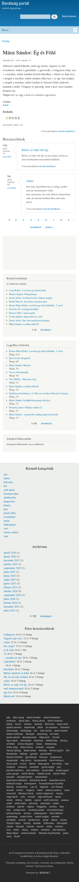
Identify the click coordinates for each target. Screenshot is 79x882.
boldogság (26, 730)
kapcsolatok (41, 776)
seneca (27, 813)
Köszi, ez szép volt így (35, 150)
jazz (6, 509)
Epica (39, 743)
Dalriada (30, 733)
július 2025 (9, 572)
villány (25, 829)
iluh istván (57, 763)
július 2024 (9, 599)
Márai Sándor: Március (20, 365)
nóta (23, 796)
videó (16, 829)
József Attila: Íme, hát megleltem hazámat (29, 320)
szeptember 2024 (12, 595)
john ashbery (32, 770)
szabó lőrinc (26, 816)
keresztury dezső (38, 780)
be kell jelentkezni (67, 131)
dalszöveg (42, 733)
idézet (32, 763)
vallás (49, 826)
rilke (62, 806)
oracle (9, 799)
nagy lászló (12, 796)
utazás (9, 826)
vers (6, 528)
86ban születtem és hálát (16, 673)
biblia (40, 727)
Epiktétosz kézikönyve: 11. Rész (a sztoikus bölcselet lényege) (38, 393)
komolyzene (30, 783)
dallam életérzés (14, 733)
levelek (10, 789)
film (68, 750)
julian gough (12, 773)
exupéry (50, 747)
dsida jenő (44, 737)
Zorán (17, 836)
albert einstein (34, 717)
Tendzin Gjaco (13, 823)
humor (7, 505)
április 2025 (10, 583)
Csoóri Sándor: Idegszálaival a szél (25, 316)
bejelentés (29, 727)
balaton (28, 723)
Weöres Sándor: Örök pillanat (23, 294)
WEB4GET (45, 872)
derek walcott (13, 737)
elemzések (25, 740)
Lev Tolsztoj (57, 786)
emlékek (10, 743)
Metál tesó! (9, 696)
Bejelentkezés (69, 16)
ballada (38, 723)
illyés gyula (43, 763)
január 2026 (10, 556)
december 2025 (11, 560)
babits (7, 478)
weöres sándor (11, 532)
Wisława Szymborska (49, 832)
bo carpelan (52, 727)
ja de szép (9, 650)
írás (67, 763)
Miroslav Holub (25, 793)
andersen (11, 720)
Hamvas (43, 756)
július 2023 (9, 610)
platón (56, 803)
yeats (65, 832)
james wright (48, 766)
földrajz (23, 753)
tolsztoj (27, 823)
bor (5, 486)
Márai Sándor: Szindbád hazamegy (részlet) (29, 400)
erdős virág (12, 747)
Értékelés (8, 112)
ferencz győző (56, 750)
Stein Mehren (56, 813)
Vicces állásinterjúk (18, 372)
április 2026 (10, 552)
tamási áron (34, 819)
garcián (34, 753)
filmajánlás (11, 753)
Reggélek (41, 806)
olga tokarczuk (45, 796)
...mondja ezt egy (13, 657)
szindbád (11, 819)
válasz (30, 181)
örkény (18, 799)
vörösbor (45, 829)
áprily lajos (24, 720)
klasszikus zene (57, 780)
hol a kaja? (9, 646)
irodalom (10, 766)
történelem (49, 823)
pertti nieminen (51, 799)
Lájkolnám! (10, 661)
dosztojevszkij (11, 493)
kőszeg (10, 786)
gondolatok (46, 753)
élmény (63, 740)
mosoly (59, 793)
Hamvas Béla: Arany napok (22, 313)
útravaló (20, 826)
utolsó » (49, 227)
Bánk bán (49, 723)
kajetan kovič (44, 773)
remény (53, 806)
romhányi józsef (36, 809)
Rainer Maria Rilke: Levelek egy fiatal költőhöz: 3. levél (36, 351)
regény (30, 806)
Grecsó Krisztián (14, 756)
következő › (36, 227)
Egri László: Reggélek (19, 358)
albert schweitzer (52, 717)
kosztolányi (9, 516)
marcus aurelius (53, 789)
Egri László (12, 740)
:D (5, 653)
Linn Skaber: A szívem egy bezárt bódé (27, 290)
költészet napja (13, 783)
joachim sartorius (15, 770)
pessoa (65, 799)
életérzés (38, 740)
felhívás (43, 750)
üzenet (40, 826)
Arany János (38, 720)
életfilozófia (10, 497)
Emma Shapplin (26, 743)
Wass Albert (12, 832)
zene (6, 536)
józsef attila (10, 513)
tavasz (63, 819)
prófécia (10, 806)
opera (58, 796)
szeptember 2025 (12, 568)
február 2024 (10, 602)
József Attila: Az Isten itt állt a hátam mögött (30, 297)
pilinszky (33, 803)
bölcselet (8, 482)
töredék (37, 823)
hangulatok (12, 760)
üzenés (30, 826)
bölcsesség (12, 730)
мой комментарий (14, 688)
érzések (40, 747)
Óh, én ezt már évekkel (16, 677)
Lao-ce (33, 786)
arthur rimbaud (55, 720)
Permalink (7, 156)
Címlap (5, 41)
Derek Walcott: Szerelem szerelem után (28, 301)
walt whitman (59, 829)
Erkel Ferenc (26, 747)
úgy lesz (8, 692)
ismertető (34, 766)
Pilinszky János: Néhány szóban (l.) (25, 407)
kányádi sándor (25, 776)
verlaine (59, 826)
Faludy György (13, 750)
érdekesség (51, 743)
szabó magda (42, 816)
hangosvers (9, 501)
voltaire (34, 829)
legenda (44, 786)
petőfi (9, 803)
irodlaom (22, 766)
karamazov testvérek (16, 780)
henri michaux (56, 760)
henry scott (11, 763)
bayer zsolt (62, 723)
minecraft (11, 793)
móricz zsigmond (44, 793)
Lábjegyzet (9, 634)
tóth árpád (62, 823)
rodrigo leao (19, 809)
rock (8, 809)
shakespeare (10, 524)
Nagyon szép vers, (13, 638)
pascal (37, 799)
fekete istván (30, 750)
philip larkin (20, 803)
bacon (18, 723)
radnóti (20, 806)
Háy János (25, 760)
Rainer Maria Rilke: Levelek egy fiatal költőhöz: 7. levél (36, 305)
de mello (54, 733)
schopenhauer (13, 813)
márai (5, 104)
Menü (5, 30)
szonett (22, 819)
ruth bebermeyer (55, 809)
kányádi (10, 776)
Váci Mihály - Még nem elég (22, 379)
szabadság (11, 816)
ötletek (28, 799)
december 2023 (11, 606)
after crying (18, 717)
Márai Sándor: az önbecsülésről (24, 324)
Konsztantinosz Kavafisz (51, 783)
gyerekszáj (31, 756)
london (19, 789)
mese (67, 789)
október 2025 (10, 564)
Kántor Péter (59, 773)
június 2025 (10, 575)
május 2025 (10, 579)
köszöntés (9, 669)
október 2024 (10, 591)
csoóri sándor (61, 730)
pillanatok (45, 803)
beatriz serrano (13, 727)
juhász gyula (62, 770)
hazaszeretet (40, 760)
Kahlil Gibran (28, 773)
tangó (46, 819)
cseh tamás (9, 489)
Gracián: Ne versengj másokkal (24, 309)
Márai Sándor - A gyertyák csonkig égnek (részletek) (33, 414)
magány (30, 789)
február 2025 (10, 587)
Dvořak (56, 737)
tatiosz (54, 819)
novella (31, 796)
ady (5, 474)
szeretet (55, 816)
